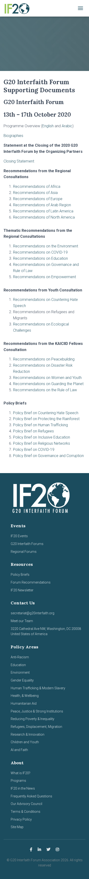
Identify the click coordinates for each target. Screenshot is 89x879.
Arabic (66, 126)
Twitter (48, 849)
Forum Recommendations (31, 582)
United (15, 634)
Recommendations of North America (44, 217)
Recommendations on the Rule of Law (45, 390)
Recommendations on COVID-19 (40, 252)
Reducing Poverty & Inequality (32, 719)
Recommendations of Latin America (43, 211)
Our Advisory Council (26, 804)
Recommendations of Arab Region (42, 205)
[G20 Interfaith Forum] (18, 8)
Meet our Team (22, 621)
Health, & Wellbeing (25, 696)
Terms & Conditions (25, 811)
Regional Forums (24, 552)
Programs (18, 780)
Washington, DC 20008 (64, 629)
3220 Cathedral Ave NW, (29, 629)
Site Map (17, 827)
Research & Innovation (27, 734)
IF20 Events (19, 536)
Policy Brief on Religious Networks (41, 443)
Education (18, 665)
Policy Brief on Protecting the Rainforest (46, 419)
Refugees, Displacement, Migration (36, 727)
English (48, 126)
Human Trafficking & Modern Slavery (38, 688)
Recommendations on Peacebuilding (44, 359)
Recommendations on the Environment (45, 246)
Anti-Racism (20, 657)
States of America (33, 634)
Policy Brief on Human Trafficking (40, 425)
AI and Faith (19, 750)
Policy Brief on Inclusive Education (41, 437)
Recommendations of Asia (35, 192)
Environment (20, 672)
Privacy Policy (21, 819)
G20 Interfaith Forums (27, 544)
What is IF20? (20, 773)
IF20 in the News (23, 788)
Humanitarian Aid (24, 703)
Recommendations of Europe (37, 199)
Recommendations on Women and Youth (47, 377)
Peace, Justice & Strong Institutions (37, 711)
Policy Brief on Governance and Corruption (48, 455)
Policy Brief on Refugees (33, 431)
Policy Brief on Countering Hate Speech (45, 413)
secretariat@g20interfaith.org (32, 613)
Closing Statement (19, 161)
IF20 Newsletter (22, 590)
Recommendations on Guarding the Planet (48, 384)
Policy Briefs (20, 574)
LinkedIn (39, 849)
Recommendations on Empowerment (44, 277)
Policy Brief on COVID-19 (33, 449)
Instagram (57, 849)
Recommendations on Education (40, 258)
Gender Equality (22, 680)
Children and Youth (25, 742)
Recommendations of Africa (36, 186)
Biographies (13, 135)
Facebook (31, 849)
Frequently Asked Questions (31, 796)
